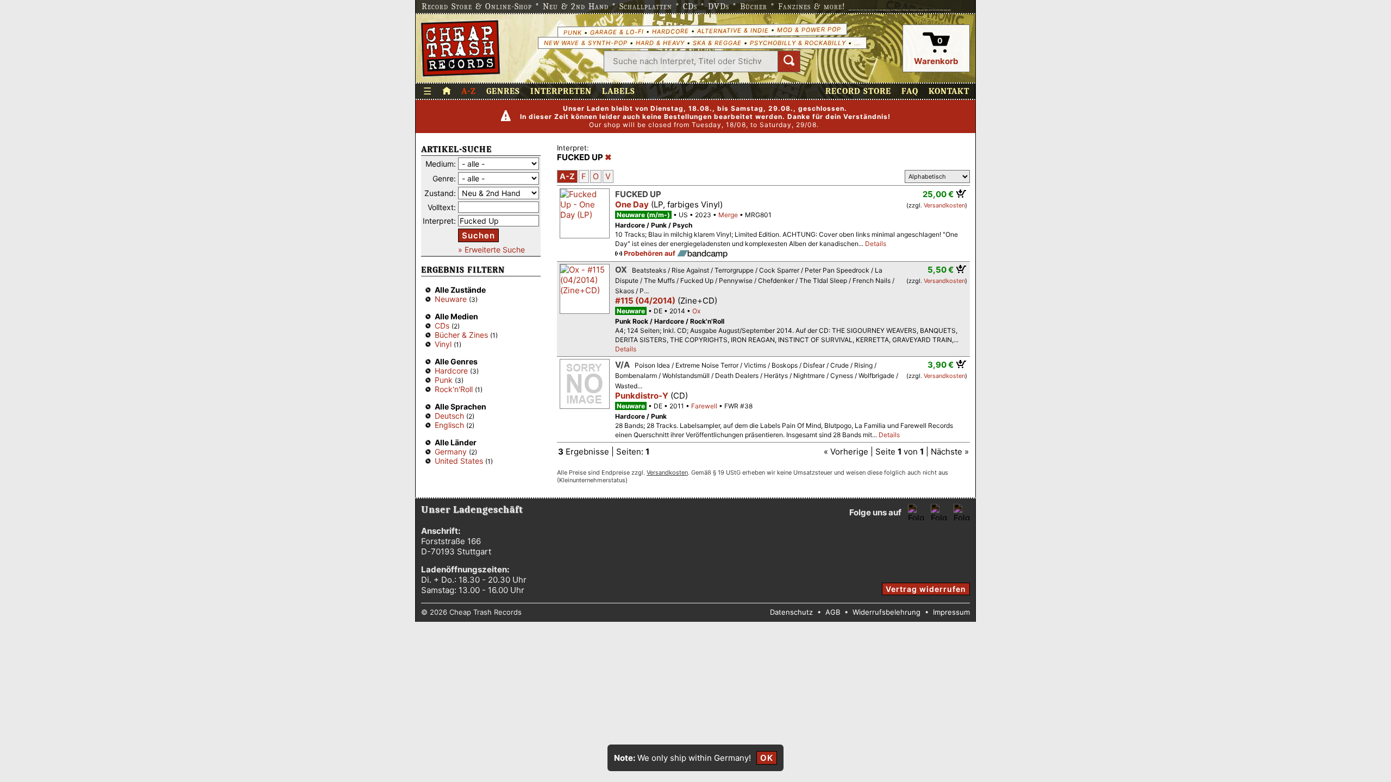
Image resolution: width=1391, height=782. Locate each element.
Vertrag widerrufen (926, 589)
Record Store (858, 91)
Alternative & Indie (732, 30)
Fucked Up (638, 194)
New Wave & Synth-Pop (586, 43)
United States (459, 460)
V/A (622, 365)
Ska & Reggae (717, 43)
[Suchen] (789, 61)
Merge (728, 215)
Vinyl (443, 344)
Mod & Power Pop (808, 29)
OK (766, 758)
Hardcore (669, 31)
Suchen (478, 235)
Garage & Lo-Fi (616, 32)
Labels (618, 91)
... (857, 43)
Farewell (704, 406)
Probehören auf (650, 253)
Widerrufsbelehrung (886, 612)
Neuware (451, 299)
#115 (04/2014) (645, 300)
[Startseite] (460, 48)
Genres (503, 91)
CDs (442, 325)
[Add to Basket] (961, 193)
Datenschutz (791, 612)
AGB (832, 612)
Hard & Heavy (660, 43)
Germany (451, 451)
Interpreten (561, 91)
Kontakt (949, 91)
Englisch (449, 425)
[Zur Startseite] (446, 91)
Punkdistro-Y (641, 395)
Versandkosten (944, 205)
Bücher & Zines (461, 334)
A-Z (468, 91)
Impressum (951, 612)
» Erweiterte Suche (491, 249)
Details (875, 243)
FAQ (909, 91)
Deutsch (449, 415)
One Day (632, 204)
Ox (621, 269)
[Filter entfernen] (608, 157)
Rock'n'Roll (454, 389)
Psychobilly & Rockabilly (798, 43)
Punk (572, 32)
